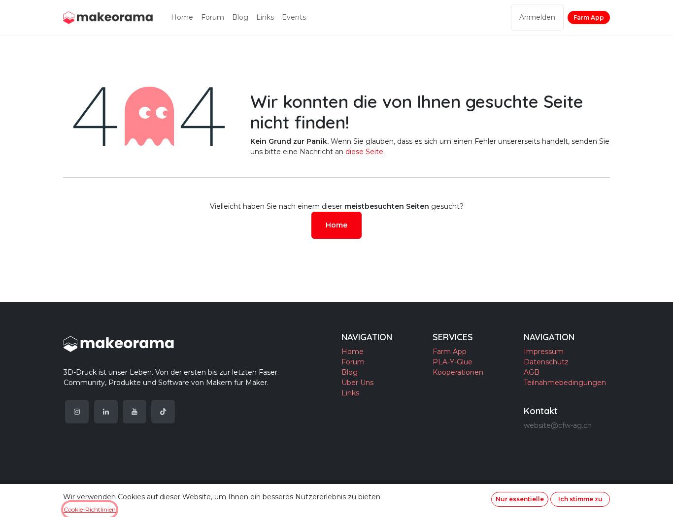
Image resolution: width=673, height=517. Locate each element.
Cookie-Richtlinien (90, 509)
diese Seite (364, 151)
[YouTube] (134, 411)
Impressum (544, 351)
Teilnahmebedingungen (565, 382)
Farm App (588, 17)
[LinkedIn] (106, 411)
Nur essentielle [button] (520, 499)
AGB (531, 372)
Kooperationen (458, 372)
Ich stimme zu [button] (580, 499)
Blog (349, 372)
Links (350, 392)
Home (336, 225)
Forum (353, 361)
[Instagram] (77, 411)
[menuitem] (182, 17)
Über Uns (357, 382)
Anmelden (537, 17)
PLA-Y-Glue (452, 361)
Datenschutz (546, 361)
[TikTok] (163, 411)
